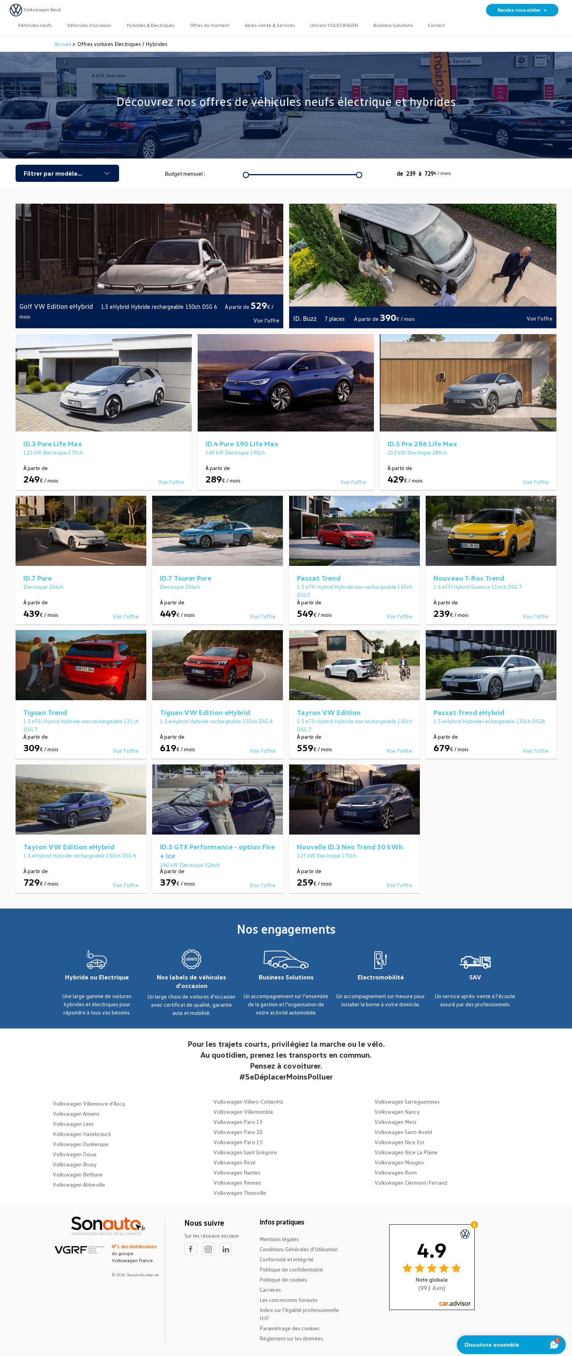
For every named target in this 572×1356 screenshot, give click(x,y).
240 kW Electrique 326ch (189, 864)
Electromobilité (381, 977)
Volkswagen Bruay (75, 1164)
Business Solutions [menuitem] (393, 25)
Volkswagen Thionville (239, 1192)
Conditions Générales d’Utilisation (299, 1249)
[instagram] (210, 1249)
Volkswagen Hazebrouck (82, 1134)
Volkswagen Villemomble (243, 1111)
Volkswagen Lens (73, 1123)
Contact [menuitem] (436, 25)
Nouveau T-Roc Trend (468, 578)
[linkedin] (227, 1249)
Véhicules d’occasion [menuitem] (89, 25)
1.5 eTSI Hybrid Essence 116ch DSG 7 (477, 586)
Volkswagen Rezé (234, 1162)
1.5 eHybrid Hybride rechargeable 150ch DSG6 (489, 721)
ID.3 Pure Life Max (52, 443)
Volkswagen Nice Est (399, 1142)
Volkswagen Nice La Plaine (406, 1152)
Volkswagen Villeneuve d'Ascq (89, 1103)
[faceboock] (193, 1249)
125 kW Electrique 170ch (53, 452)
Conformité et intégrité (287, 1259)
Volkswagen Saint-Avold (403, 1132)
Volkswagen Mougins (399, 1162)
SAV (475, 977)
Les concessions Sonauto (289, 1299)
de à (424, 173)
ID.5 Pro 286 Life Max (422, 443)
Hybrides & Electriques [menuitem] (150, 25)
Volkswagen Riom (395, 1172)
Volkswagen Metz (395, 1121)
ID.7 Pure (37, 578)
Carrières (270, 1289)
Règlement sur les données (291, 1338)
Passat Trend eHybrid (468, 712)
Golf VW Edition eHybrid (56, 306)
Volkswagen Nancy (397, 1111)
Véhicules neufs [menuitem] (34, 25)
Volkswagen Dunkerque (81, 1144)
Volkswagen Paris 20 (238, 1132)
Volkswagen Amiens (76, 1113)
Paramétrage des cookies (289, 1328)
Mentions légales (279, 1239)
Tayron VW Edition (329, 712)
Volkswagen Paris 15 (238, 1142)
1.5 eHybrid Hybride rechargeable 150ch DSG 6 (159, 306)
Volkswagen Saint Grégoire (245, 1152)
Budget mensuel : (185, 173)
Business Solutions (286, 977)
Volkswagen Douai (75, 1154)
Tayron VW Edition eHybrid (68, 846)
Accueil (63, 44)
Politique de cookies (283, 1279)
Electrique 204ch (43, 586)
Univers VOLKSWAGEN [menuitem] (334, 25)
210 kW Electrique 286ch (417, 452)
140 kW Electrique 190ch (235, 452)
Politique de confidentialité (291, 1269)
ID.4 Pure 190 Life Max (242, 443)
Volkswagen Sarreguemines (407, 1101)
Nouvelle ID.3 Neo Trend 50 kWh (350, 846)
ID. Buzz (305, 318)
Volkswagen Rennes (237, 1182)
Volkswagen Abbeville (79, 1184)
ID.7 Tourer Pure (185, 578)
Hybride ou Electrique (97, 977)
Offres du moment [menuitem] (209, 25)
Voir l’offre (266, 320)
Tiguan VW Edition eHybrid (205, 712)
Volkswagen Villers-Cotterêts (248, 1101)
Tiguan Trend (45, 712)
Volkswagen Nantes (236, 1172)
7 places (335, 318)
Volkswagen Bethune (78, 1174)
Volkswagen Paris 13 (238, 1121)
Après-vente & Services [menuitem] (270, 25)
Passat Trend (318, 578)
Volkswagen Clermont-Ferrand (410, 1182)
